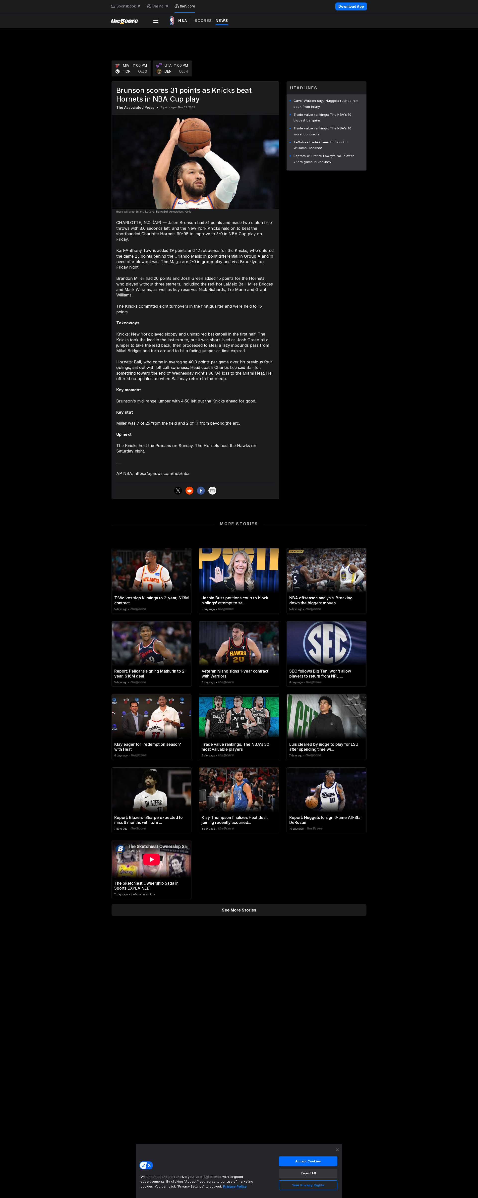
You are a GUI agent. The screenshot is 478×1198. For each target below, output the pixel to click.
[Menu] (156, 20)
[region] (239, 1171)
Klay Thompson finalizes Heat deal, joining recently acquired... (235, 820)
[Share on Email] (212, 491)
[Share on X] (178, 491)
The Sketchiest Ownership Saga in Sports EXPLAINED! (146, 886)
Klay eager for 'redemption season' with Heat (147, 747)
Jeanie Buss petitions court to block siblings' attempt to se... (235, 600)
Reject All (308, 1173)
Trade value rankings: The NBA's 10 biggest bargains (322, 117)
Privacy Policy (235, 1186)
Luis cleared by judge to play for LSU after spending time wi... (323, 747)
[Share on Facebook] (201, 491)
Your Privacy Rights (308, 1185)
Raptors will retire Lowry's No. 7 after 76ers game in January (324, 159)
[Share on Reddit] (189, 491)
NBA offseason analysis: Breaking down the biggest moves (321, 600)
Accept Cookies (308, 1161)
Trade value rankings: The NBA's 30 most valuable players (235, 747)
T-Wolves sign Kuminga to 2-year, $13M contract (151, 600)
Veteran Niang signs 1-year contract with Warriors (235, 674)
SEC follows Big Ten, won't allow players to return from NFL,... (320, 674)
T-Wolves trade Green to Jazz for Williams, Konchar (321, 145)
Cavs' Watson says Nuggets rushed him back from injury (326, 104)
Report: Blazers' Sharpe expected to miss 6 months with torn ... (148, 820)
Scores (203, 20)
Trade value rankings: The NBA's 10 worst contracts (322, 131)
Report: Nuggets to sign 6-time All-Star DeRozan (325, 820)
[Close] (337, 1149)
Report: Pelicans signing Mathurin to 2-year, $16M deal (150, 674)
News (222, 20)
